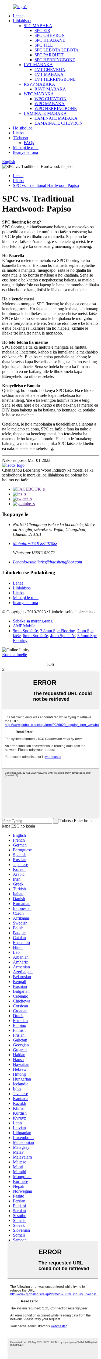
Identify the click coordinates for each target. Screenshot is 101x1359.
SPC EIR (42, 30)
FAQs (29, 142)
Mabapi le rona (26, 147)
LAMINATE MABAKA (45, 113)
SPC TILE (43, 45)
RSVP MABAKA (39, 84)
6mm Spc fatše (35, 635)
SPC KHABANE (49, 40)
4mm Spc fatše (62, 635)
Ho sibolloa (23, 128)
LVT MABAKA (38, 64)
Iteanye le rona (25, 152)
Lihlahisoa (22, 20)
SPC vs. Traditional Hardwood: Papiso (46, 185)
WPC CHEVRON (50, 98)
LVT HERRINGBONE (55, 79)
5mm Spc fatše (25, 630)
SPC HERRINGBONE (54, 59)
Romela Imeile (14, 654)
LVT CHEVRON (49, 69)
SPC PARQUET (49, 55)
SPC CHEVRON (49, 35)
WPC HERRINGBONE (55, 108)
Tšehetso (20, 137)
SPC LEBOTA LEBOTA (56, 50)
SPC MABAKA (38, 25)
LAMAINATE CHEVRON (58, 123)
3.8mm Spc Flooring (57, 630)
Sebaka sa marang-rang (33, 621)
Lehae (18, 16)
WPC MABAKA (39, 94)
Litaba (18, 133)
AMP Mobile (24, 626)
